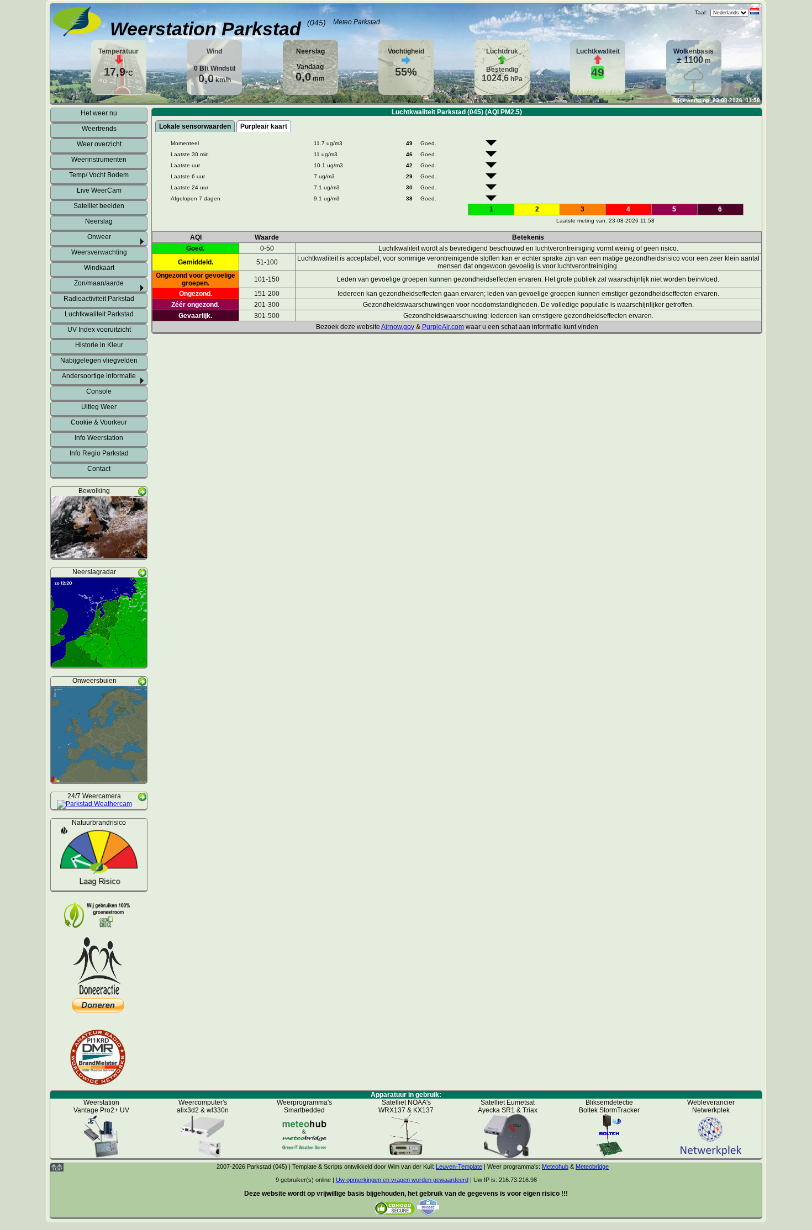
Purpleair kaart (263, 126)
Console (99, 391)
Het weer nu (99, 113)
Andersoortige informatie (99, 376)
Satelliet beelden (98, 206)
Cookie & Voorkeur (99, 422)
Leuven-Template (459, 1166)
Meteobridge (592, 1166)
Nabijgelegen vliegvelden (99, 360)
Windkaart (99, 268)
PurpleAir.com (443, 327)
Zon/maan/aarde (99, 283)
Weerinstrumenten (98, 159)
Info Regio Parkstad (99, 453)
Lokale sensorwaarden (195, 126)
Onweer (99, 237)
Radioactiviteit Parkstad (99, 299)
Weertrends (99, 128)
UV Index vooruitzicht (99, 329)
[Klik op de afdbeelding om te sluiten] (99, 554)
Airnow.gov (397, 327)
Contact (98, 469)
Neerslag (99, 221)
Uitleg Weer (99, 407)
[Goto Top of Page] (57, 1169)
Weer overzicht (99, 144)
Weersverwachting (99, 252)
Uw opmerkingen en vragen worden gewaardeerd (402, 1179)
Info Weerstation (99, 438)
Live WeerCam (99, 190)
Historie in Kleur (99, 345)
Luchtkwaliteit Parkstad (99, 314)
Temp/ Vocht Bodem (99, 175)
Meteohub (555, 1166)
